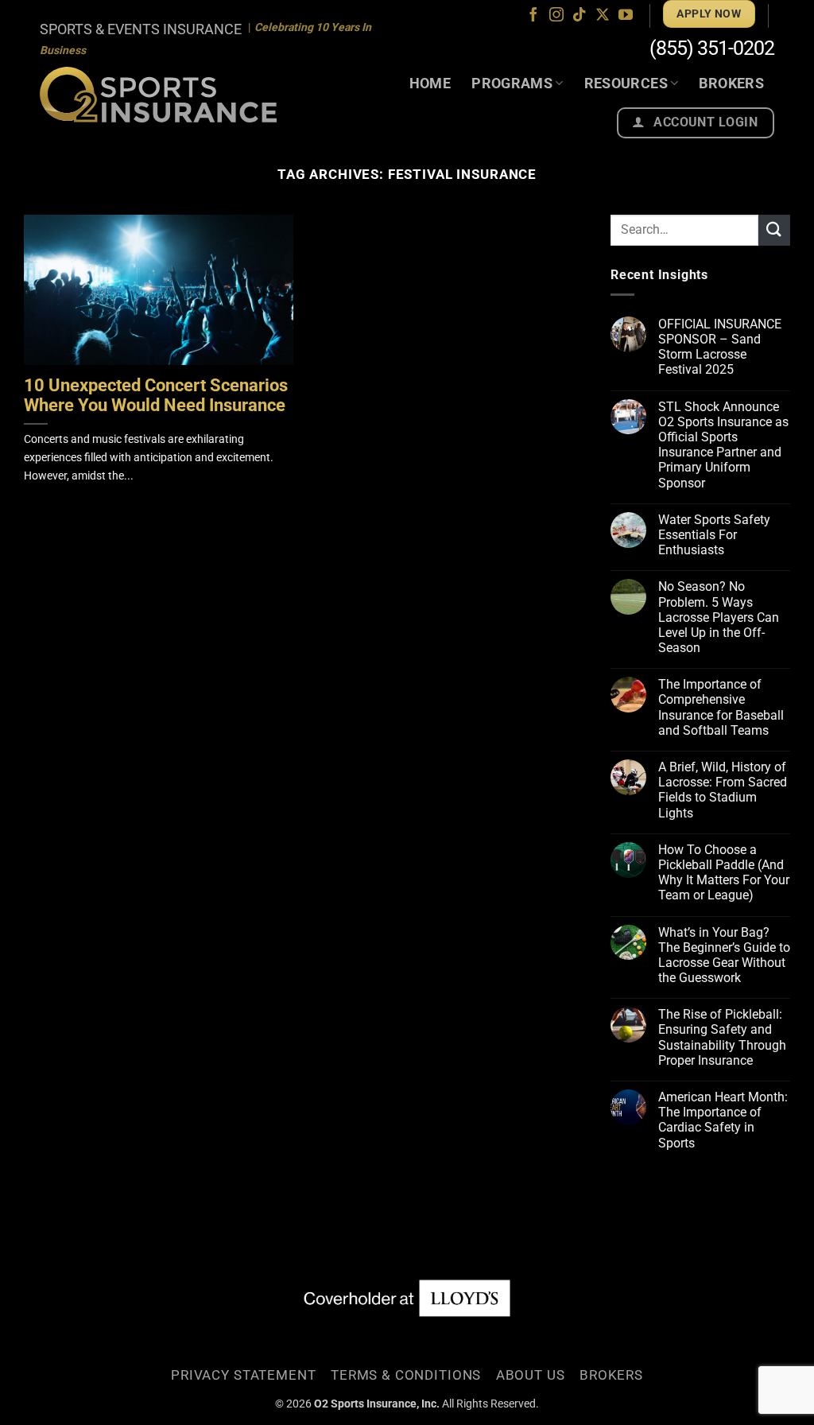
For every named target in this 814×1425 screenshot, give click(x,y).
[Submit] (774, 230)
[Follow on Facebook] (533, 16)
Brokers (731, 83)
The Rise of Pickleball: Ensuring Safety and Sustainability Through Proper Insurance (722, 1037)
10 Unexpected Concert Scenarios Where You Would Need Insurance (156, 395)
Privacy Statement (243, 1375)
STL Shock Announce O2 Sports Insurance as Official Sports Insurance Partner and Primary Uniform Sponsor (723, 445)
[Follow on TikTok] (579, 16)
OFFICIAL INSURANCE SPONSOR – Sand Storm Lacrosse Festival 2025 (719, 347)
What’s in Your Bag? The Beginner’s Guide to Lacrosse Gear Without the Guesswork (724, 955)
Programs (511, 83)
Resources (626, 83)
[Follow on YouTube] (625, 16)
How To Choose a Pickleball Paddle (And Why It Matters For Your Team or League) (723, 872)
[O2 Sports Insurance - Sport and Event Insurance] (158, 95)
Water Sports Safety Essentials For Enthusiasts (714, 534)
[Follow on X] (602, 16)
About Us (530, 1375)
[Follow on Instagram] (556, 16)
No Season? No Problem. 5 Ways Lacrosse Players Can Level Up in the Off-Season (718, 617)
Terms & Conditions (406, 1375)
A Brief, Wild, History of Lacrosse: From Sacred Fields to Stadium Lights (722, 790)
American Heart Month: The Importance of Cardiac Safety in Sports (723, 1120)
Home (430, 83)
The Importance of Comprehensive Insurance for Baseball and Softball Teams (721, 707)
